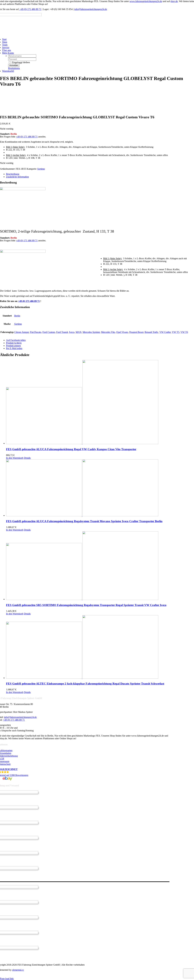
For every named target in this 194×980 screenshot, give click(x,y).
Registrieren (14, 68)
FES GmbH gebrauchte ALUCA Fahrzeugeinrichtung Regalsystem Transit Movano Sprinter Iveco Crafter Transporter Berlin (84, 521)
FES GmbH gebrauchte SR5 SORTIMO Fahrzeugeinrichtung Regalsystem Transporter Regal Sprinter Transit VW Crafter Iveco (86, 605)
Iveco (71, 332)
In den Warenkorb (14, 458)
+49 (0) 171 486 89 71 (30, 9)
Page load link (7, 978)
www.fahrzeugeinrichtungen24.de (145, 1)
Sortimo (41, 169)
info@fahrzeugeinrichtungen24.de (90, 9)
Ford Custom (48, 332)
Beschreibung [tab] (12, 174)
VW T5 (175, 332)
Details (27, 458)
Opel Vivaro (122, 332)
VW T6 (184, 332)
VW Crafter (165, 332)
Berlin (17, 315)
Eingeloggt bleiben (20, 62)
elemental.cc (18, 970)
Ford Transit (62, 332)
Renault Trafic (151, 332)
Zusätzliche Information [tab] (17, 176)
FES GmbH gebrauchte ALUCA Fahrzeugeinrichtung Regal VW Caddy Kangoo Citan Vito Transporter (71, 449)
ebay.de (174, 1)
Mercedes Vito (108, 332)
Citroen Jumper (21, 332)
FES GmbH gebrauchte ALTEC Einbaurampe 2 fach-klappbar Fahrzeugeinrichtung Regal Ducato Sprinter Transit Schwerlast (85, 683)
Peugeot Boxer (136, 332)
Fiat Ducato (35, 332)
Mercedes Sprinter (91, 332)
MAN (78, 332)
